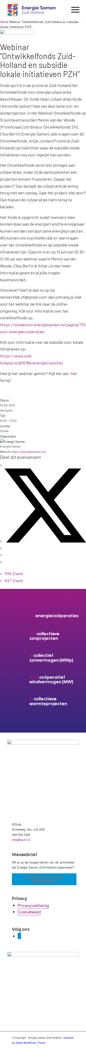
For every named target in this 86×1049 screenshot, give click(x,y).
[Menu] (73, 9)
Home (4, 21)
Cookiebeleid (29, 912)
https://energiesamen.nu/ (28, 452)
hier (73, 373)
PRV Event (14, 573)
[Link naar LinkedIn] (19, 936)
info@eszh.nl (21, 839)
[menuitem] (73, 9)
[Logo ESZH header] (35, 9)
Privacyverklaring (33, 905)
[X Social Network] (45, 540)
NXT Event (14, 580)
